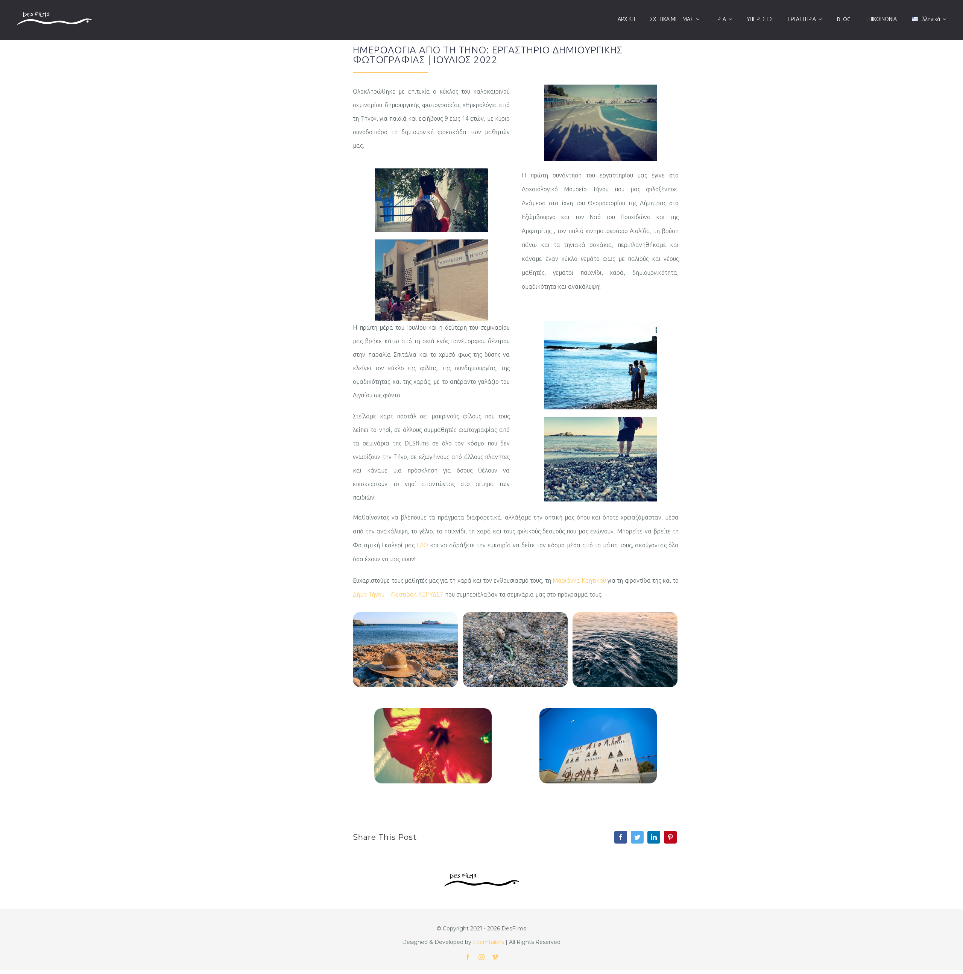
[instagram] (481, 957)
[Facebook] (620, 837)
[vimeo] (495, 957)
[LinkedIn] (654, 837)
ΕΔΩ (422, 545)
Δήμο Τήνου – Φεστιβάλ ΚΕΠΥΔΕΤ (398, 594)
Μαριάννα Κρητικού (579, 580)
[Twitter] (637, 837)
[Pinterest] (670, 837)
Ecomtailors (488, 942)
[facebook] (468, 957)
